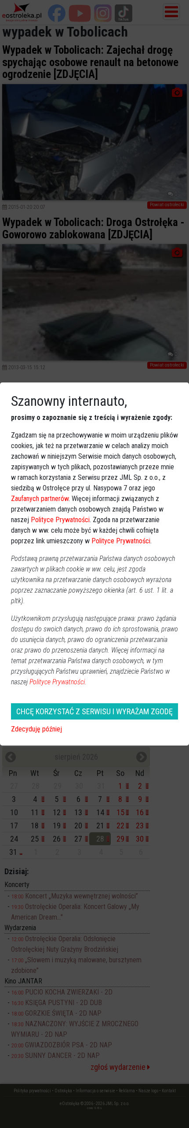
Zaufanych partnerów (40, 498)
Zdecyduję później (36, 729)
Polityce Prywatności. (58, 682)
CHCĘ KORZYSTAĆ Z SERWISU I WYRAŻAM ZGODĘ (94, 711)
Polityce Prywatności (60, 520)
